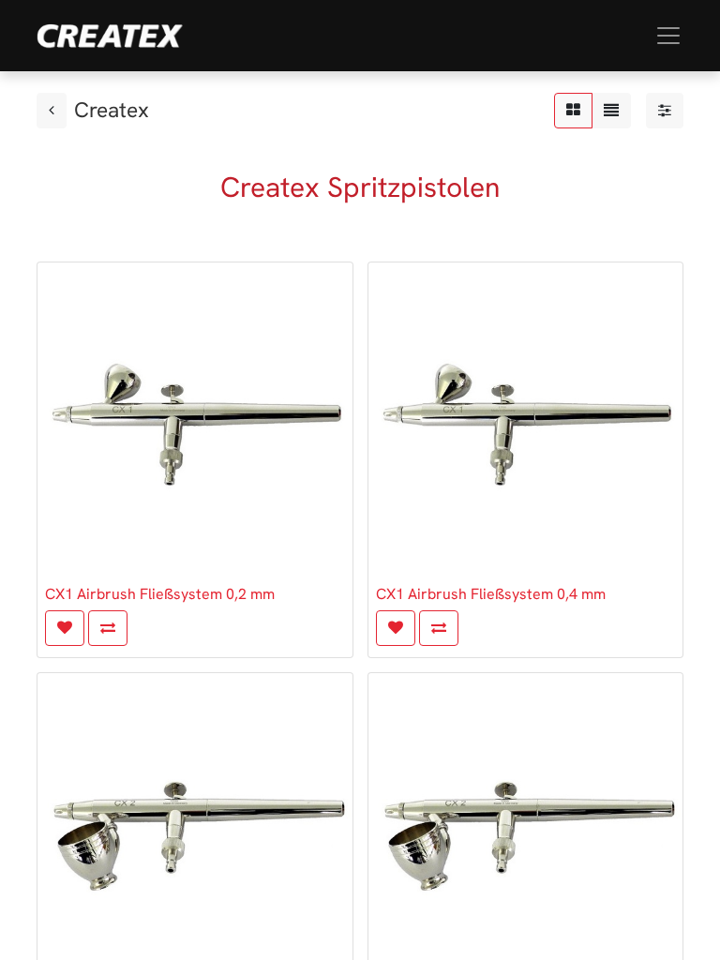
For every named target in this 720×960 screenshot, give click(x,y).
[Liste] (611, 110)
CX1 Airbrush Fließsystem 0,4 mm (491, 594)
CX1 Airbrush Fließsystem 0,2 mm (160, 594)
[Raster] (573, 110)
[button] (64, 628)
